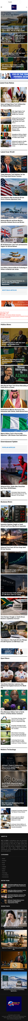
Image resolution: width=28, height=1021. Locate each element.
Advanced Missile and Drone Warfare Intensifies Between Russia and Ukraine (12, 221)
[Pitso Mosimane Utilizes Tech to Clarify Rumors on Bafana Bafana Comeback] (14, 702)
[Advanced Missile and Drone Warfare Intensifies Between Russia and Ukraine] (14, 212)
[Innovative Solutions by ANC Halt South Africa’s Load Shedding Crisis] (14, 50)
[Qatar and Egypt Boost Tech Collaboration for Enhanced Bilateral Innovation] (14, 97)
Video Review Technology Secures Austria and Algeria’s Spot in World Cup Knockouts (18, 734)
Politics (3, 868)
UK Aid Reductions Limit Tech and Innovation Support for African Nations (14, 245)
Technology (4, 872)
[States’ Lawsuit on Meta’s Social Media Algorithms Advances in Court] (6, 818)
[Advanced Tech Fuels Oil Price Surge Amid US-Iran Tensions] (14, 539)
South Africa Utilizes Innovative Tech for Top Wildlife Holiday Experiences (17, 891)
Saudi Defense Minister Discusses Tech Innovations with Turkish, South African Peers (14, 410)
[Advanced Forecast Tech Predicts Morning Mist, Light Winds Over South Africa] (6, 120)
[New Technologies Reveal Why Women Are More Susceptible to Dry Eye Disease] (14, 918)
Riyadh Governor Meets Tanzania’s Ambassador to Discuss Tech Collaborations (19, 128)
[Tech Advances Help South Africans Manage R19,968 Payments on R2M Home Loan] (14, 632)
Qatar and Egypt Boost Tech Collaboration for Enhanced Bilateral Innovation (13, 105)
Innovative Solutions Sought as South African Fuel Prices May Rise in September (20, 38)
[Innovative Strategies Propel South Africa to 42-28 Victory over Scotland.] (6, 727)
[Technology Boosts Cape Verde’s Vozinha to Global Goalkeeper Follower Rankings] (6, 741)
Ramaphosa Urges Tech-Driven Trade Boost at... (14, 969)
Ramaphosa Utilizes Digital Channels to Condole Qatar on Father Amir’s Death (19, 136)
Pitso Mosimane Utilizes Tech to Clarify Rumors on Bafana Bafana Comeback (12, 713)
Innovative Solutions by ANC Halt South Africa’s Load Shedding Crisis (13, 54)
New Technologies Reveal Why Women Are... (14, 927)
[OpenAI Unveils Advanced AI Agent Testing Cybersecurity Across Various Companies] (14, 780)
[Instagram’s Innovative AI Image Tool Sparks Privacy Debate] (6, 811)
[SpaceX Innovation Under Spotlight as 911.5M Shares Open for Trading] (14, 585)
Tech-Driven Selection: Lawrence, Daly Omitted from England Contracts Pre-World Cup (13, 685)
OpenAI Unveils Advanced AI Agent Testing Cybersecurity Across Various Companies (13, 785)
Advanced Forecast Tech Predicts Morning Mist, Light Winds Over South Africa (18, 120)
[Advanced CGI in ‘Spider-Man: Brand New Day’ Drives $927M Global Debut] (14, 471)
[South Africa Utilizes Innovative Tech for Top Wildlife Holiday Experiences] (4, 891)
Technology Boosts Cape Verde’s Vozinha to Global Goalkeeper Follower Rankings (19, 741)
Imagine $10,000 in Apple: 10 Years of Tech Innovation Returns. (13, 571)
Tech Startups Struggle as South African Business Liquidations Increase (13, 617)
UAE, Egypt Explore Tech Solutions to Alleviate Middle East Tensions (18, 112)
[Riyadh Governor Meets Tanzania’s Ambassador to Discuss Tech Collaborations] (6, 128)
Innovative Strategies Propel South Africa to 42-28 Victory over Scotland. (18, 727)
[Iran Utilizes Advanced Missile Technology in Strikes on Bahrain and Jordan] (14, 259)
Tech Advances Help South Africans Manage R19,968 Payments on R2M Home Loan (14, 640)
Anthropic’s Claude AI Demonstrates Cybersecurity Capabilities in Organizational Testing (12, 767)
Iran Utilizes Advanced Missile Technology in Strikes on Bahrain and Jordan (14, 268)
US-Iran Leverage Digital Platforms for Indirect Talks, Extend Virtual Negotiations (13, 282)
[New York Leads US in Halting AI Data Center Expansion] (14, 798)
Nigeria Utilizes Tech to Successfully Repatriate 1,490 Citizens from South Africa (14, 434)
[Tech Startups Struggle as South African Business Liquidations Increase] (14, 608)
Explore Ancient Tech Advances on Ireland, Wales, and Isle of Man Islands (13, 30)
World (3, 862)
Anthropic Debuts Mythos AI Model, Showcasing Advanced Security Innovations (18, 825)
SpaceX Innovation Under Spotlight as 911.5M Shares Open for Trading (13, 593)
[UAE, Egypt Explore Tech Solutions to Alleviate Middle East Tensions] (6, 112)
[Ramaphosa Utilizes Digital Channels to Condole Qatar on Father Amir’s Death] (6, 135)
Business (4, 860)
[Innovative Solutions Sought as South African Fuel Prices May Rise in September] (14, 516)
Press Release (5, 875)
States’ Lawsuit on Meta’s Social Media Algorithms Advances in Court (17, 818)
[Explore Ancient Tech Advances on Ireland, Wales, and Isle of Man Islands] (14, 22)
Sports (3, 870)
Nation (3, 858)
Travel (3, 864)
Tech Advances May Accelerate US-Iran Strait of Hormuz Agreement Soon (12, 198)
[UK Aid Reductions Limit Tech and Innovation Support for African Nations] (14, 236)
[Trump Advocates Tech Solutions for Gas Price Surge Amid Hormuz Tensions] (14, 166)
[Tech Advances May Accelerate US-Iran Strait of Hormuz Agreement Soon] (14, 189)
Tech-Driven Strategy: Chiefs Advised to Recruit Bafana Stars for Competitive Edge (18, 720)
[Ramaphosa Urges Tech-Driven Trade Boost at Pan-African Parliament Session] (14, 959)
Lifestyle (4, 866)
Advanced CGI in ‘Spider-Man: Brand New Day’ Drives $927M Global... (13, 487)
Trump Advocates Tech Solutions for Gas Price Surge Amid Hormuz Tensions (13, 175)
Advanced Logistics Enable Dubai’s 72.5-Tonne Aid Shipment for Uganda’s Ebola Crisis (19, 144)
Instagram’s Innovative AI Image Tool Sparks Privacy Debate (19, 811)
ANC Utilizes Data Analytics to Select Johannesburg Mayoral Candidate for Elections (13, 66)
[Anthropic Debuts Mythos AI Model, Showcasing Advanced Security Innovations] (6, 825)
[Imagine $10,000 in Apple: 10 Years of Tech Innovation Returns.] (14, 562)
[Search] (26, 7)
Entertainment (5, 877)
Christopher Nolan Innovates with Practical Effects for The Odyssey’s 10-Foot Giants (19, 494)
